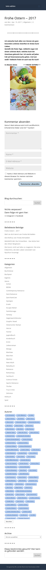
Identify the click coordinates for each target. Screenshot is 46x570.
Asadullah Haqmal (11, 473)
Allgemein (27, 22)
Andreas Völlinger (11, 446)
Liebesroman (11, 345)
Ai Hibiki (31, 415)
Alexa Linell (10, 422)
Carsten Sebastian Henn (13, 511)
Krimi (8, 342)
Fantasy (9, 315)
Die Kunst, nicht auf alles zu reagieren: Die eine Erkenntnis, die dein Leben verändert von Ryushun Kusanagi (22, 250)
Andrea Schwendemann (13, 439)
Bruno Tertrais (20, 494)
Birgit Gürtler (19, 487)
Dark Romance (11, 294)
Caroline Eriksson (11, 508)
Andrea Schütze (27, 439)
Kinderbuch (10, 338)
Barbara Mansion (11, 480)
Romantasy (10, 373)
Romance (9, 369)
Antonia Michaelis (24, 466)
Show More (9, 521)
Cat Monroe (24, 515)
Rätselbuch (10, 366)
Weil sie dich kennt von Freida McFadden (20, 234)
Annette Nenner (25, 460)
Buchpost (8, 274)
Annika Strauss (24, 463)
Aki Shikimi (21, 418)
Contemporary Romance (15, 291)
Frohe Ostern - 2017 (12, 231)
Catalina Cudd (26, 511)
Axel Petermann (11, 477)
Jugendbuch (10, 335)
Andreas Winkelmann (25, 446)
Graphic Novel (11, 321)
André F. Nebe (25, 449)
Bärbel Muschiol (22, 497)
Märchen (9, 356)
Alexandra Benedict (34, 422)
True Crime (10, 390)
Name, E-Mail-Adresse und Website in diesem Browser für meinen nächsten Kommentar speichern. (20, 176)
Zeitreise (9, 393)
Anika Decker (36, 449)
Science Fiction (11, 380)
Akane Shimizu (10, 418)
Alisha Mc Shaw (23, 432)
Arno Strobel (33, 470)
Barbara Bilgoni (33, 477)
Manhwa (9, 352)
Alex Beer (9, 425)
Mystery (9, 359)
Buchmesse (9, 271)
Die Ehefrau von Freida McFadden (17, 238)
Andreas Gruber (11, 442)
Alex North (20, 429)
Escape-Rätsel (11, 308)
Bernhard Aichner (31, 484)
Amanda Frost (10, 435)
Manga (8, 349)
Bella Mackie (22, 480)
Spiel (6, 400)
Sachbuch (10, 376)
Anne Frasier (31, 456)
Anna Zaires (21, 456)
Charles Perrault (11, 518)
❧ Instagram (9, 216)
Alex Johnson (10, 429)
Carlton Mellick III (11, 504)
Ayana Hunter (22, 477)
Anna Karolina (10, 456)
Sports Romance (12, 383)
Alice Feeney (29, 429)
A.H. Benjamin (10, 415)
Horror (8, 328)
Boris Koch (28, 487)
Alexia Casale (18, 425)
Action (8, 284)
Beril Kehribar (19, 484)
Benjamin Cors (33, 480)
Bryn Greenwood (31, 494)
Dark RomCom (11, 297)
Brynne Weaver (11, 497)
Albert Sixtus (30, 418)
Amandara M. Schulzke (24, 435)
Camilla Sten (10, 501)
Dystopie (9, 301)
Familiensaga (11, 311)
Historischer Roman (13, 325)
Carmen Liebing (23, 504)
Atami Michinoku (24, 473)
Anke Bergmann (11, 453)
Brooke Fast (10, 494)
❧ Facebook (18, 216)
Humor (8, 332)
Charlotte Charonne (24, 518)
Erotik (8, 304)
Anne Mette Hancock (12, 460)
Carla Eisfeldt (30, 501)
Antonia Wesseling (11, 470)
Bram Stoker (10, 491)
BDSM (8, 287)
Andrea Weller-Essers (12, 449)
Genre (7, 281)
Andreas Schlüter (23, 442)
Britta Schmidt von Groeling (24, 491)
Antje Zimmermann (11, 466)
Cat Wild (33, 515)
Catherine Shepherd (12, 515)
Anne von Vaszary (11, 463)
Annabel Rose (22, 453)
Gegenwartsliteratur (13, 318)
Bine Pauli (9, 487)
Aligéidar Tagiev (11, 432)
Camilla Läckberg (34, 497)
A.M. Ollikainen (21, 415)
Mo (9, 22)
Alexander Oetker (20, 422)
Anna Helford (33, 453)
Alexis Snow (29, 425)
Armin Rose (23, 470)
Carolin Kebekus (23, 508)
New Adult (10, 362)
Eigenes (7, 278)
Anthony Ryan (35, 463)
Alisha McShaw (34, 432)
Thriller (9, 386)
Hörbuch (8, 397)
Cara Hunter (20, 501)
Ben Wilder (9, 484)
